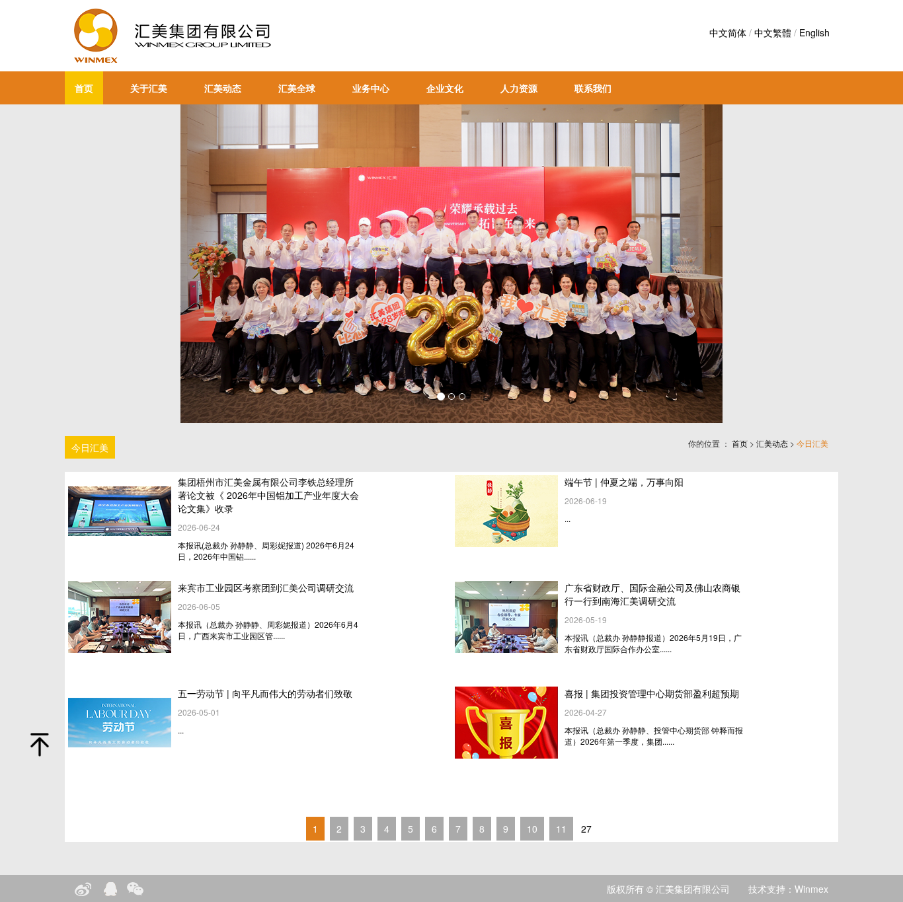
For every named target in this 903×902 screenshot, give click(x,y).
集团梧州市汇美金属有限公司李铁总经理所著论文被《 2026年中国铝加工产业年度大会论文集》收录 (268, 495)
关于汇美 (148, 87)
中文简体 (727, 32)
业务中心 (370, 87)
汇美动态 (222, 87)
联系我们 (592, 87)
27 (586, 828)
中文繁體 (772, 32)
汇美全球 (296, 87)
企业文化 (444, 87)
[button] (221, 263)
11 (561, 828)
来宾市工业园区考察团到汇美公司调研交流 (266, 587)
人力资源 (518, 87)
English (814, 32)
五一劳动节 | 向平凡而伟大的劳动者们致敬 (265, 693)
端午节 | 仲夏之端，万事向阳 (624, 481)
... (567, 518)
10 (532, 828)
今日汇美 (89, 447)
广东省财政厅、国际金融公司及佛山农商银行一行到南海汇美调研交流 (652, 594)
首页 (84, 87)
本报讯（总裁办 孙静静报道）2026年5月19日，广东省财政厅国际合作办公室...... (653, 643)
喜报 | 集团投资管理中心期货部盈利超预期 (652, 693)
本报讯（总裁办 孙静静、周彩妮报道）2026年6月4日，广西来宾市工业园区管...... (268, 630)
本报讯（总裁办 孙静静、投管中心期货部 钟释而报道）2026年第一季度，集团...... (654, 735)
